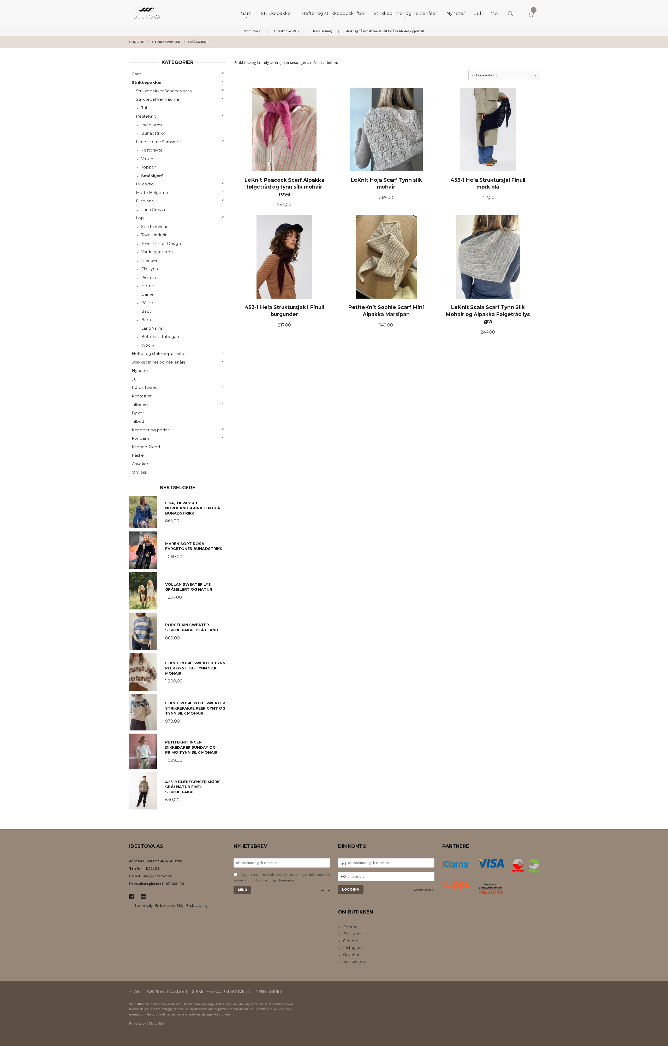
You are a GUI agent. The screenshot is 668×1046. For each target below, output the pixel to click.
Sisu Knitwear (154, 226)
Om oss (139, 472)
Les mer (325, 890)
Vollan (147, 158)
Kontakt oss (354, 961)
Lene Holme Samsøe (157, 141)
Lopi (140, 217)
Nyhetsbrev (268, 991)
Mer (495, 13)
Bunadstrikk (153, 133)
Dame (147, 294)
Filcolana (145, 200)
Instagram (353, 947)
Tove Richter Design (161, 243)
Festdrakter (152, 150)
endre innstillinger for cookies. (210, 1014)
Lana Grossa (153, 209)
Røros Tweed (145, 387)
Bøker (138, 412)
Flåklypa (149, 268)
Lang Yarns (152, 328)
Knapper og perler (150, 429)
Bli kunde (352, 933)
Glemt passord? (424, 890)
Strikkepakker (147, 82)
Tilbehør (140, 404)
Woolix (147, 345)
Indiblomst (152, 124)
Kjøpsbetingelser (167, 991)
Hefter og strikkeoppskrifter (159, 353)
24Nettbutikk (155, 1023)
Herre (147, 285)
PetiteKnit (146, 116)
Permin (148, 277)
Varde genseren (157, 251)
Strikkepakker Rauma (157, 99)
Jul (144, 107)
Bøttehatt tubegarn (161, 336)
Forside (350, 926)
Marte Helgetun (152, 192)
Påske (147, 302)
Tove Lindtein (154, 234)
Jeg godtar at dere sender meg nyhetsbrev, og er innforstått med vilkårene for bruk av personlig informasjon (282, 878)
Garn (136, 73)
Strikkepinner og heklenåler (159, 362)
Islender (149, 260)
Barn (146, 319)
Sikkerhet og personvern (221, 991)
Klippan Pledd (146, 446)
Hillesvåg (145, 184)
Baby (146, 311)
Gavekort (141, 463)
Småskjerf (152, 175)
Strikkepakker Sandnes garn (164, 90)
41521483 (152, 868)
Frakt (135, 991)
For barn (140, 438)
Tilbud (138, 421)
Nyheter (140, 370)
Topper (148, 167)
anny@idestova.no (157, 876)
